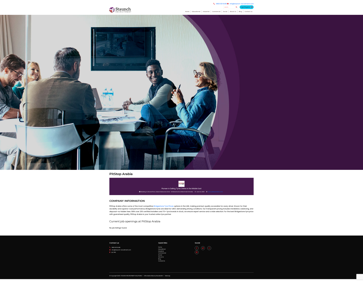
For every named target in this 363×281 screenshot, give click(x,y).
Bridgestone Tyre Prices (164, 206)
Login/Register (245, 7)
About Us (233, 11)
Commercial (216, 11)
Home (187, 11)
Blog (240, 11)
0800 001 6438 (221, 4)
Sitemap (167, 276)
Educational (196, 11)
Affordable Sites (149, 276)
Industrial (206, 11)
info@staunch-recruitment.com (242, 4)
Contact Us (248, 11)
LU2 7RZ (113, 252)
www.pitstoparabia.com (215, 192)
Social (225, 11)
